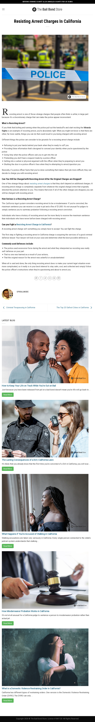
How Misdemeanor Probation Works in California (25, 611)
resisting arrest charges (40, 183)
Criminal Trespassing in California (20, 307)
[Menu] (3, 9)
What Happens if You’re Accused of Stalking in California (29, 534)
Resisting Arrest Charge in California (33, 224)
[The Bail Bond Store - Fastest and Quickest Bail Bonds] (47, 9)
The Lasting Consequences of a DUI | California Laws (28, 460)
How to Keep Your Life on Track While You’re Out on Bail (29, 385)
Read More (7, 395)
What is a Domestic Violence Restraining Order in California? (31, 688)
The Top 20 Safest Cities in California (73, 307)
